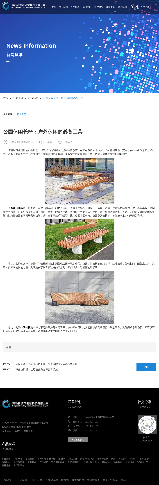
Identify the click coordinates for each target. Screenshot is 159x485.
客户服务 (98, 7)
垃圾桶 (65, 480)
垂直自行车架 (110, 480)
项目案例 (87, 7)
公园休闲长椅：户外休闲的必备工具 (63, 98)
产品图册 (145, 7)
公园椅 (23, 480)
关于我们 (63, 7)
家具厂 (124, 480)
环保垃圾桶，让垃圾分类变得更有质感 (37, 369)
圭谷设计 (17, 431)
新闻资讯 (18, 98)
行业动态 (33, 98)
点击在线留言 (77, 440)
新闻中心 (110, 7)
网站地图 (28, 431)
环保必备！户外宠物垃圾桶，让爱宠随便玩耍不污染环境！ (48, 364)
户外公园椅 (36, 480)
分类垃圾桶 (78, 480)
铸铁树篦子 (93, 480)
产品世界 (75, 7)
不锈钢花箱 (52, 480)
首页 (54, 7)
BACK (68, 142)
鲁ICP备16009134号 (21, 427)
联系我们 (122, 7)
